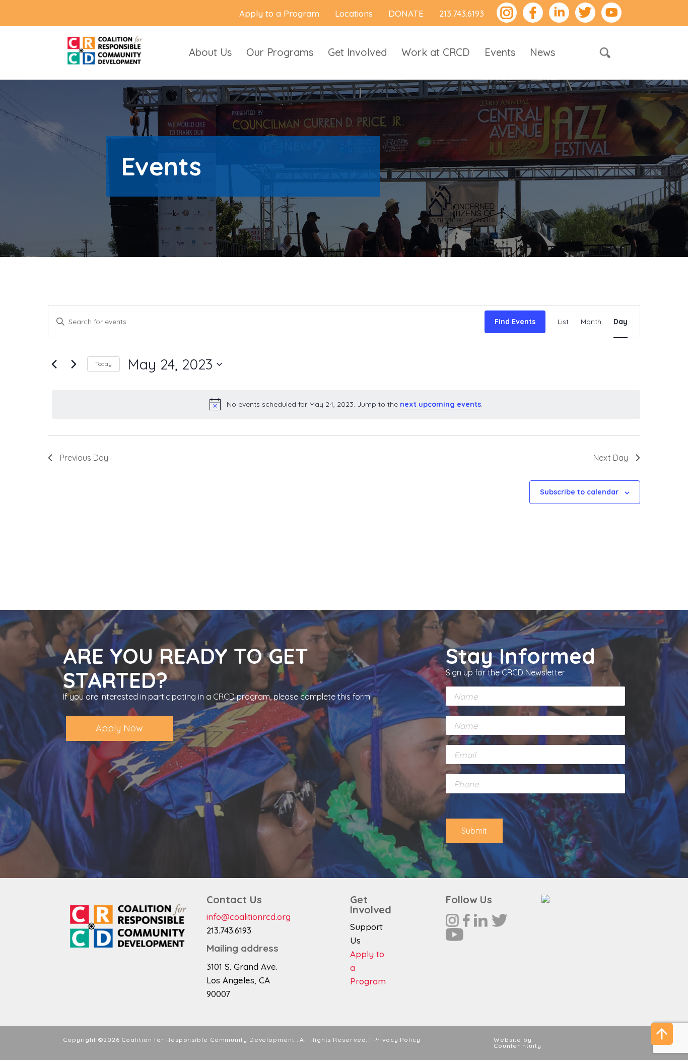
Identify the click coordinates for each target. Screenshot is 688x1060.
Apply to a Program (279, 13)
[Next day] (73, 364)
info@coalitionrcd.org (249, 916)
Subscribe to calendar (579, 491)
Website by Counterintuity (517, 1042)
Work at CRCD (435, 52)
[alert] (346, 404)
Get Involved (357, 52)
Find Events (515, 321)
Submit (474, 831)
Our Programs (279, 52)
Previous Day (84, 458)
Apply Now (119, 728)
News (542, 52)
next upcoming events (440, 404)
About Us (210, 52)
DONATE (406, 13)
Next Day (610, 458)
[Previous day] (54, 364)
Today (103, 363)
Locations (354, 13)
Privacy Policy (397, 1039)
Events (500, 52)
